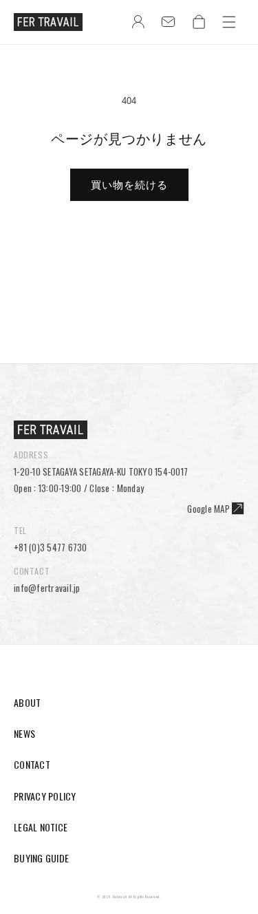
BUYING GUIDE (41, 858)
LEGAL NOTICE (40, 827)
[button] (229, 22)
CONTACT (32, 764)
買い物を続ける (129, 185)
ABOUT (27, 702)
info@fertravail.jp (47, 588)
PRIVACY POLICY (45, 796)
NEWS (24, 733)
